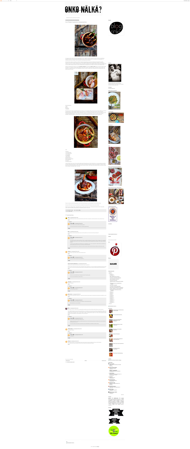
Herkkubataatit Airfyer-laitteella (113, 380)
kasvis (110, 403)
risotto (122, 404)
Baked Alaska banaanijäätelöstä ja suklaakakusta (116, 287)
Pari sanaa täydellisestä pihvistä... (117, 314)
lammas (70, 211)
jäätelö (118, 401)
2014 (110, 272)
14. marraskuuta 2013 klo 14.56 (77, 328)
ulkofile (109, 401)
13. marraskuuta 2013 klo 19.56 (82, 263)
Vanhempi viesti (104, 360)
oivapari (113, 404)
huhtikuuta (111, 298)
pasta (118, 400)
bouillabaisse (109, 405)
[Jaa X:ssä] (78, 210)
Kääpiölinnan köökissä (112, 386)
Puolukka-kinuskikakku (112, 377)
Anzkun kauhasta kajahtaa (113, 367)
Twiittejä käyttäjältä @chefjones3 (112, 234)
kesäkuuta (111, 296)
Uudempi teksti (68, 360)
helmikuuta (111, 301)
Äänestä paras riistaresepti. (113, 280)
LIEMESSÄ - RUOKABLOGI (113, 370)
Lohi (121, 400)
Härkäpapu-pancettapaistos (112, 368)
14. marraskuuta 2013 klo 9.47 (78, 237)
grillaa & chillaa (93, 66)
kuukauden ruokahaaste (82, 66)
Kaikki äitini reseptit (112, 382)
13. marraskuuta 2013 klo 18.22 (74, 231)
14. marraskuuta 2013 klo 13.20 (74, 308)
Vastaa (69, 228)
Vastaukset (70, 221)
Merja (68, 231)
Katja (68, 217)
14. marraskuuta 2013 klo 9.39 (78, 223)
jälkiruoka (116, 398)
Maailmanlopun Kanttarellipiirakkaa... (118, 353)
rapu (116, 403)
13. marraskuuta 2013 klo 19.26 (75, 251)
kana (114, 400)
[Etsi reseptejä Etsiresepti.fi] (70, 442)
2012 (110, 303)
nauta (122, 398)
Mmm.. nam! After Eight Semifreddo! (114, 276)
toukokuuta (111, 297)
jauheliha (122, 401)
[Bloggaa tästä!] (77, 210)
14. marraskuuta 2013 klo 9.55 (78, 287)
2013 (110, 273)
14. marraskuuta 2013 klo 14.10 (78, 318)
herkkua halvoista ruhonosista (115, 399)
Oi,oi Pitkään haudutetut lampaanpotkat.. (115, 286)
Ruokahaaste (119, 403)
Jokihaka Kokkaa (70, 328)
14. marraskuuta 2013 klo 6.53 (76, 294)
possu (109, 398)
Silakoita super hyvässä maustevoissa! (118, 343)
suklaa (123, 399)
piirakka (113, 403)
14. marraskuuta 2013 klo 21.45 (78, 334)
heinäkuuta (111, 295)
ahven (123, 403)
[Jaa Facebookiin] (79, 210)
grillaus (111, 400)
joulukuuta (111, 274)
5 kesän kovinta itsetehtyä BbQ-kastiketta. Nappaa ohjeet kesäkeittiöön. (117, 320)
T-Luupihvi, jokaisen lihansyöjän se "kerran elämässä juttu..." (118, 339)
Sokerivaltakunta (111, 373)
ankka (110, 404)
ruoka (71, 211)
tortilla (119, 404)
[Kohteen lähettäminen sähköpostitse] (76, 210)
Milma (68, 308)
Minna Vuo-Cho (70, 294)
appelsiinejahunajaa (112, 379)
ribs (116, 404)
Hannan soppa (111, 389)
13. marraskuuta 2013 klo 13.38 (74, 217)
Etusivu (86, 360)
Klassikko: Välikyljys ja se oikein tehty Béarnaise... (116, 288)
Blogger (98, 446)
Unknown (71, 223)
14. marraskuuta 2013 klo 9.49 (78, 257)
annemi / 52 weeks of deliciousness (73, 263)
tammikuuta (111, 302)
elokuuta (111, 294)
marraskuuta (111, 275)
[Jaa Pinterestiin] (80, 210)
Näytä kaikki (122, 394)
